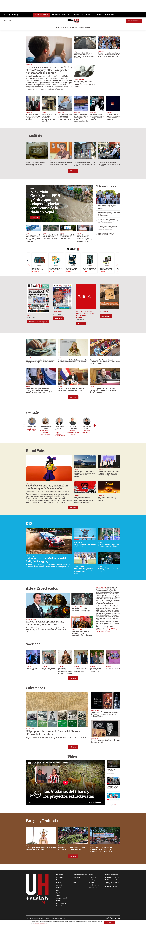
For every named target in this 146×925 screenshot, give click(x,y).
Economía (52, 160)
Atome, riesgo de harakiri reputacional (45, 432)
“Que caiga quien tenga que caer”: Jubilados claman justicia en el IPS (109, 164)
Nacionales (29, 64)
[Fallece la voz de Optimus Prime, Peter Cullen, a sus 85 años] (48, 605)
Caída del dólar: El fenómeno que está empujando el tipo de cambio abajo (40, 361)
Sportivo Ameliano (79, 566)
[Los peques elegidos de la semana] (113, 657)
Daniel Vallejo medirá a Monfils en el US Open (85, 545)
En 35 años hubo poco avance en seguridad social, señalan (61, 163)
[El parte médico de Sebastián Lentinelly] (109, 558)
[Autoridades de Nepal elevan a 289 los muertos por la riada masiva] (51, 228)
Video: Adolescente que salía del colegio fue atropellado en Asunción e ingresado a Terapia (81, 118)
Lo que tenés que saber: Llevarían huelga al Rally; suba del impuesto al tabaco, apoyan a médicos (108, 228)
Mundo (32, 188)
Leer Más (35, 217)
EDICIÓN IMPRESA (134, 21)
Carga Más (73, 397)
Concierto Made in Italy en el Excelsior (33, 669)
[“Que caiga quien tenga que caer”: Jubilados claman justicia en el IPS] (109, 150)
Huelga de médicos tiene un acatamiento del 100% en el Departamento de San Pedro (101, 849)
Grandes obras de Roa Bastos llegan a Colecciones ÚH (105, 741)
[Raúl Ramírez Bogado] (86, 421)
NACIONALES (56, 15)
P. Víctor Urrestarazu (73, 427)
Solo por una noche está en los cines (48, 669)
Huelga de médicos (62, 27)
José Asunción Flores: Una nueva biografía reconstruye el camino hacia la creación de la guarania (84, 83)
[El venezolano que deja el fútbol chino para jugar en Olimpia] (109, 534)
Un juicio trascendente (86, 431)
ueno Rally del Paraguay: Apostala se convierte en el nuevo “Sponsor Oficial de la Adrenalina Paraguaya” (83, 499)
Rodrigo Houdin (32, 427)
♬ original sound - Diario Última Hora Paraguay (108, 630)
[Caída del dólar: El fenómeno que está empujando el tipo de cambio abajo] (41, 347)
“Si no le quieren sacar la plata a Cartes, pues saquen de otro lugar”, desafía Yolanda (103, 390)
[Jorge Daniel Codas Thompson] (59, 421)
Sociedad (28, 666)
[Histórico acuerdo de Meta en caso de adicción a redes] (68, 228)
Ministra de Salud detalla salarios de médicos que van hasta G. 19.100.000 (72, 361)
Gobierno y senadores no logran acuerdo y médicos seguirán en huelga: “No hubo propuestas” (109, 54)
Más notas (58, 318)
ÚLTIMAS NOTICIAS (41, 15)
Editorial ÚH (73, 27)
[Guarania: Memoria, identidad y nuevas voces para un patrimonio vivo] (82, 599)
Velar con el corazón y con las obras (73, 432)
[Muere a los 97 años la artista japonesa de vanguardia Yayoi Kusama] (82, 622)
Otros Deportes (78, 542)
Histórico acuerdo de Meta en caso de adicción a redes (67, 236)
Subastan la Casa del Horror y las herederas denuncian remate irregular (49, 118)
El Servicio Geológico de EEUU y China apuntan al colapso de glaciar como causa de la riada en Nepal (46, 201)
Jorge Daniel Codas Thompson (59, 428)
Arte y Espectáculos (79, 79)
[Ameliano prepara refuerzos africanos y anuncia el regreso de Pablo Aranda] (85, 558)
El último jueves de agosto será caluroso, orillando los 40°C (106, 234)
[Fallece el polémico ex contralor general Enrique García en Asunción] (33, 103)
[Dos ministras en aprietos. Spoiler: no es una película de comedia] (97, 103)
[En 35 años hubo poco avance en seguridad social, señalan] (61, 150)
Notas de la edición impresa (38, 321)
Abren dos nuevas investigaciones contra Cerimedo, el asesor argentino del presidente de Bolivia (84, 238)
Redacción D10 (77, 548)
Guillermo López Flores (45, 427)
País (75, 51)
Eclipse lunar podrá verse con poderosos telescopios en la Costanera (113, 117)
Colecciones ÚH (30, 728)
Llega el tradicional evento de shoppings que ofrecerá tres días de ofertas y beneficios (108, 473)
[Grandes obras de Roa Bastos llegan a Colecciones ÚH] (105, 728)
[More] (70, 14)
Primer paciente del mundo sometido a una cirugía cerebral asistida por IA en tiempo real (33, 238)
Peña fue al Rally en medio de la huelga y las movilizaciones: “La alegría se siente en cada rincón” (39, 390)
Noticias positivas (84, 27)
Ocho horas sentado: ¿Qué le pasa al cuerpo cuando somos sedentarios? (65, 117)
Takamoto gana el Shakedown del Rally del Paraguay (46, 560)
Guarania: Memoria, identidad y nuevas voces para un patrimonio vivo (81, 610)
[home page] (37, 889)
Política (60, 358)
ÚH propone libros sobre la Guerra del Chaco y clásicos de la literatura (53, 733)
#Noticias (99, 630)
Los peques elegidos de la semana (113, 669)
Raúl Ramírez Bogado (86, 427)
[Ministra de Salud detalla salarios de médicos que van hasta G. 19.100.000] (73, 347)
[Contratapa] (62, 302)
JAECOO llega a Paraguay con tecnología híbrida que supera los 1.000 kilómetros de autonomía (84, 474)
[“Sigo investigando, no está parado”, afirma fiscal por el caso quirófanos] (37, 150)
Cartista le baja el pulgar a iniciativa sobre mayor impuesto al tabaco (72, 389)
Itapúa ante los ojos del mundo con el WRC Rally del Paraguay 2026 (72, 848)
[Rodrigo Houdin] (32, 421)
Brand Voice (29, 483)
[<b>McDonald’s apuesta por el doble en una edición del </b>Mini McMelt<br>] (109, 487)
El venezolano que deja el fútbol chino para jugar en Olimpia (109, 545)
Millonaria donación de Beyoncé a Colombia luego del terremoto (65, 670)
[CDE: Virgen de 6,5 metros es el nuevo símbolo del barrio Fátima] (41, 835)
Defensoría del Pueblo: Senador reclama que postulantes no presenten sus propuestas (105, 362)
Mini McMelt (108, 498)
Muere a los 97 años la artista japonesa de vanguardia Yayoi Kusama (81, 633)
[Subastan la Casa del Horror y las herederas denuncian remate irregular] (49, 103)
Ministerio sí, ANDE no (31, 430)
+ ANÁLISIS (75, 15)
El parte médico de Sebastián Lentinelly (108, 569)
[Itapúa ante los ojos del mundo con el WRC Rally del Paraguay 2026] (73, 835)
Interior (28, 845)
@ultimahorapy (101, 587)
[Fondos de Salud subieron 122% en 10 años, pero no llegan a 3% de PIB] (85, 150)
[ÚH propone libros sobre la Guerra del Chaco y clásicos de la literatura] (57, 709)
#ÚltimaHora (110, 628)
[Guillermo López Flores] (45, 421)
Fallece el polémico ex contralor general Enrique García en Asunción (33, 117)
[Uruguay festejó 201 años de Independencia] (81, 657)
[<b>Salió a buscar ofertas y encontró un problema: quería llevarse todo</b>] (49, 468)
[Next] (95, 425)
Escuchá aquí (106, 316)
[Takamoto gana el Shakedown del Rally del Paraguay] (49, 541)
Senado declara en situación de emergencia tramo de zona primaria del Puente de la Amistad (108, 221)
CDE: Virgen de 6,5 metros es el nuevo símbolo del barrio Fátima (41, 848)
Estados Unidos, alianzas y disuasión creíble (59, 433)
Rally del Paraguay (31, 556)
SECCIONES (65, 15)
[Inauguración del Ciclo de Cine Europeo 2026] (97, 657)
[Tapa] (38, 304)
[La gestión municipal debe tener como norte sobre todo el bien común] (86, 305)
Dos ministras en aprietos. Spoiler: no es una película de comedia (97, 117)
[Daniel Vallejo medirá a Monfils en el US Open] (85, 534)
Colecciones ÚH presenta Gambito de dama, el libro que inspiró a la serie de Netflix (104, 714)
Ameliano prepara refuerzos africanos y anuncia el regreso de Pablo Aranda (84, 569)
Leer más (81, 324)
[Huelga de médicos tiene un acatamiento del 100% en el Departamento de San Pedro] (105, 835)
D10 (82, 15)
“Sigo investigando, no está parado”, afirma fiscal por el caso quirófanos (35, 164)
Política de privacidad (41, 923)
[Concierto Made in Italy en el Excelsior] (33, 657)
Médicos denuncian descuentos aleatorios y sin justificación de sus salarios (107, 207)
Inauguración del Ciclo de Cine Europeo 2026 (96, 669)
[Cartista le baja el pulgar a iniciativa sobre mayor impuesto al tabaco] (73, 376)
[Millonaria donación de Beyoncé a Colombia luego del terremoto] (65, 657)
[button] (117, 264)
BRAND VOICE (109, 15)
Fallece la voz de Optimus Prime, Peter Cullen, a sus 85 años (45, 623)
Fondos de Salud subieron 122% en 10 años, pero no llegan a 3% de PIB (84, 164)
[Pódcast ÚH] (109, 301)
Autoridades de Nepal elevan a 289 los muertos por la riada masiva (50, 237)
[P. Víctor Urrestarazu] (73, 421)
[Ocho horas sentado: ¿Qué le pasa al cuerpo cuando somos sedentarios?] (65, 103)
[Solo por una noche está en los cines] (49, 657)
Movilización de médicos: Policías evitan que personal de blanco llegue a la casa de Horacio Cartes (109, 214)
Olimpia (100, 542)
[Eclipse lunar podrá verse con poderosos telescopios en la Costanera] (113, 103)
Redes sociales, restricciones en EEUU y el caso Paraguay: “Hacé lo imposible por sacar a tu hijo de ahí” (49, 70)
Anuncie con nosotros (80, 874)
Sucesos (44, 112)
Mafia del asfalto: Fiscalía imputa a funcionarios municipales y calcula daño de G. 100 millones (84, 55)
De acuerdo (109, 922)
